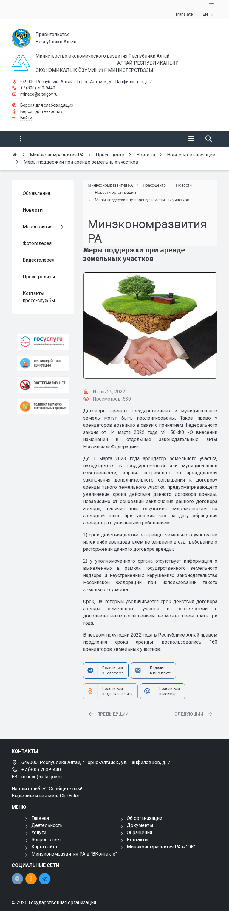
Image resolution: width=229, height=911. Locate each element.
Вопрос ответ (46, 839)
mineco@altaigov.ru (39, 94)
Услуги (38, 832)
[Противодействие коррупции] (42, 363)
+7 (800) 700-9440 (37, 88)
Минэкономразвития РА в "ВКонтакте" (74, 854)
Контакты (137, 839)
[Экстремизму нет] (42, 385)
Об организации (144, 818)
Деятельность (47, 825)
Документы (140, 825)
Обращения (139, 832)
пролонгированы (156, 418)
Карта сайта (44, 847)
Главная (40, 818)
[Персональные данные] (42, 406)
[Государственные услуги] (42, 341)
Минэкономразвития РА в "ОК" (161, 847)
